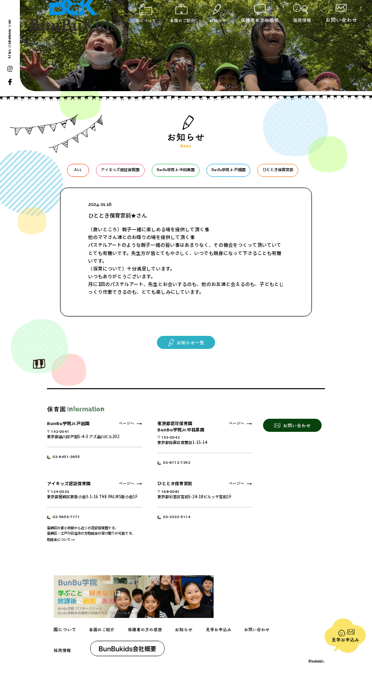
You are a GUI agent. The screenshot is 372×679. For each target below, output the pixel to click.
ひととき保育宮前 (278, 170)
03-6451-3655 (66, 457)
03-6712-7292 (176, 462)
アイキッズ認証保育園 (120, 170)
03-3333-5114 (176, 517)
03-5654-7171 (66, 517)
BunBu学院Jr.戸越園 (228, 170)
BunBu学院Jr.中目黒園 (175, 170)
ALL (78, 170)
